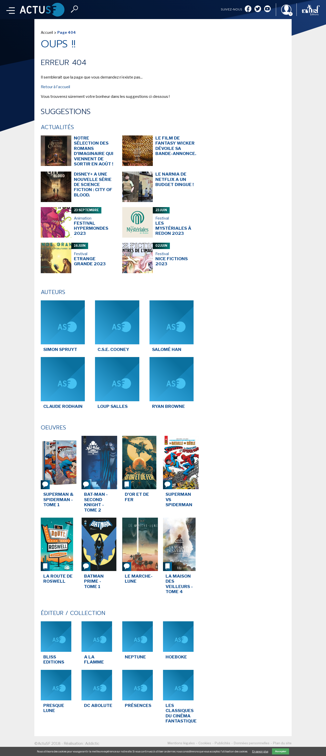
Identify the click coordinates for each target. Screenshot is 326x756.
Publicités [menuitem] (222, 743)
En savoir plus (260, 751)
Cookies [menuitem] (204, 743)
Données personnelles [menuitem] (251, 743)
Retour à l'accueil (55, 87)
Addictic (92, 743)
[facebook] (248, 9)
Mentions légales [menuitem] (181, 743)
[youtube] (267, 9)
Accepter (280, 751)
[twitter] (257, 9)
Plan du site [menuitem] (282, 743)
